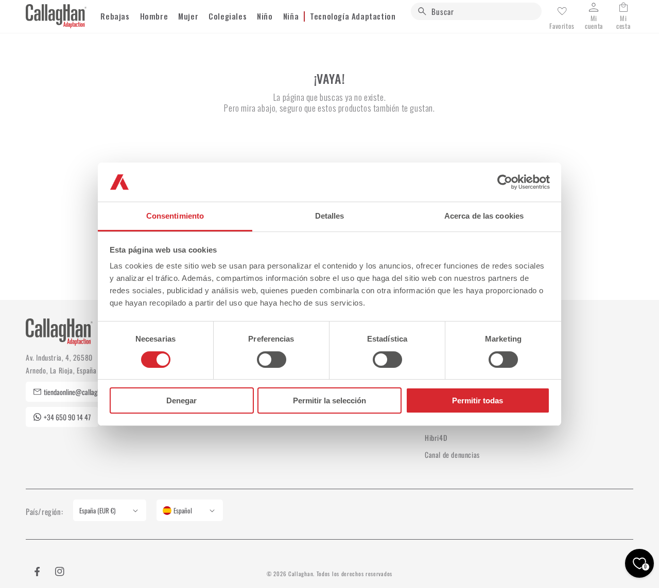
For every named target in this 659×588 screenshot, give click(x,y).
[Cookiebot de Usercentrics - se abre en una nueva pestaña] (505, 182)
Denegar (181, 400)
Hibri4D (436, 437)
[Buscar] (422, 11)
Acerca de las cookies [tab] (484, 215)
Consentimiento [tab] (175, 215)
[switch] (271, 359)
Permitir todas (477, 400)
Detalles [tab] (329, 215)
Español (183, 510)
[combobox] (476, 11)
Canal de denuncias (452, 454)
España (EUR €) (97, 510)
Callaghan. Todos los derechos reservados (340, 573)
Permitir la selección (329, 400)
